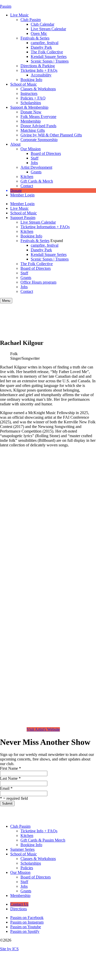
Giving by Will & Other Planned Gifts (51, 135)
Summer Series (22, 849)
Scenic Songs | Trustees (50, 61)
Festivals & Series (34, 38)
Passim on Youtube (25, 927)
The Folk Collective (47, 52)
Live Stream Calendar (48, 29)
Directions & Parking (37, 66)
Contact (26, 186)
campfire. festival (44, 43)
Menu (6, 301)
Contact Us (19, 904)
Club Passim (30, 19)
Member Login (22, 195)
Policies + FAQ (33, 98)
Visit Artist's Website (43, 729)
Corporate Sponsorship (39, 139)
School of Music (23, 84)
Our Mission (30, 149)
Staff (34, 158)
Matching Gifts (32, 130)
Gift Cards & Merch (36, 181)
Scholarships (30, 103)
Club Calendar (42, 24)
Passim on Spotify (24, 931)
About (15, 144)
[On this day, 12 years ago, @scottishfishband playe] (62, 813)
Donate (16, 190)
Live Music (19, 15)
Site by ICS (9, 949)
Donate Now (30, 112)
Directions (18, 909)
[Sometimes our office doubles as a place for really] (75, 813)
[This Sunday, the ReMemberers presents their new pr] (21, 813)
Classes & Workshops (38, 89)
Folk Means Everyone (38, 116)
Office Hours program (38, 282)
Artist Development (36, 167)
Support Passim (22, 217)
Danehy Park (41, 47)
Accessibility (41, 75)
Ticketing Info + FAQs (38, 70)
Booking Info (31, 79)
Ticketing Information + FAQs (45, 227)
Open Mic (39, 33)
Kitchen (26, 176)
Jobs (34, 163)
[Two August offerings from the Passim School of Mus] (34, 813)
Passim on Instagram (27, 922)
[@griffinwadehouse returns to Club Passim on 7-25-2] (48, 813)
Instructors (28, 93)
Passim (5, 6)
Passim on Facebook (27, 917)
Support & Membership (29, 107)
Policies (26, 868)
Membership (30, 121)
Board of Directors (46, 153)
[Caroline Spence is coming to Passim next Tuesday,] (89, 813)
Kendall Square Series (49, 56)
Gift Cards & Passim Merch (42, 840)
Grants (36, 172)
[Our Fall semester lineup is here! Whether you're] (7, 813)
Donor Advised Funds (38, 126)
